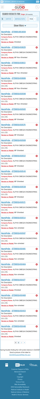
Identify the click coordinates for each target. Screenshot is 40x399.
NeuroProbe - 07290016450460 (13, 295)
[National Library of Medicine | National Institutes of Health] (20, 365)
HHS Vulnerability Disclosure (20, 387)
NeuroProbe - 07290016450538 (13, 187)
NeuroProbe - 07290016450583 (13, 109)
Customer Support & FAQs (20, 369)
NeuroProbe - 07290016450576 (13, 125)
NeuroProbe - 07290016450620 (13, 47)
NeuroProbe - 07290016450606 (13, 78)
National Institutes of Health (20, 389)
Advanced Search (20, 372)
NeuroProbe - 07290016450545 (13, 171)
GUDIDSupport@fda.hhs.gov (19, 355)
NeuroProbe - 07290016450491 (13, 249)
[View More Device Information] (37, 32)
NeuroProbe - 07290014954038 (13, 32)
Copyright (20, 377)
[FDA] (37, 1)
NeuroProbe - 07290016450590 (13, 94)
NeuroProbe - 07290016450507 (13, 233)
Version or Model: (7, 42)
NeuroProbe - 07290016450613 (13, 63)
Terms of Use (20, 382)
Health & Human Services (20, 395)
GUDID (20, 7)
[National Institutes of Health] (3, 1)
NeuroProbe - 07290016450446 (13, 326)
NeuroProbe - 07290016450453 (13, 311)
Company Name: (7, 37)
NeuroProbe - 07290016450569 (13, 140)
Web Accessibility (20, 384)
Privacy (20, 379)
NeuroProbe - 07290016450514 (13, 218)
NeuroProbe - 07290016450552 (13, 156)
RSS (20, 374)
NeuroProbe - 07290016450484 (13, 264)
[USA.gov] (33, 365)
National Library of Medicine (15, 1)
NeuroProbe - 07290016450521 (13, 202)
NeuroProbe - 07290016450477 (13, 280)
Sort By (8, 19)
